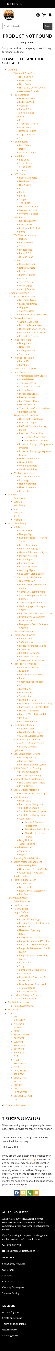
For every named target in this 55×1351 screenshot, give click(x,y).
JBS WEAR (19, 1049)
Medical (23, 717)
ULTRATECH (20, 1092)
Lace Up (18, 501)
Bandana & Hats (27, 220)
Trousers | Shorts (28, 123)
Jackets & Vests (27, 102)
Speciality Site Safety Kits (27, 858)
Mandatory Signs (28, 555)
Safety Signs (20, 527)
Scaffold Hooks (27, 987)
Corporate (19, 116)
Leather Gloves (27, 397)
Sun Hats (24, 354)
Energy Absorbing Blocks (32, 937)
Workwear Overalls (29, 91)
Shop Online (27, 42)
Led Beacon (25, 894)
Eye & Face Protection (25, 296)
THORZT (18, 1085)
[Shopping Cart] (44, 15)
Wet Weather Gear (29, 206)
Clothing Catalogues (13, 1287)
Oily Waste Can (27, 580)
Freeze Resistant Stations (32, 645)
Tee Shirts (24, 202)
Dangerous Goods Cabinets (28, 577)
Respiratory (25, 491)
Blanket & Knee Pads (30, 476)
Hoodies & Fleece (28, 98)
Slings (22, 966)
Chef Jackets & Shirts (30, 228)
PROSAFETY (20, 1063)
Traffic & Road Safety (25, 879)
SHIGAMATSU (21, 1070)
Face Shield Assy (27, 300)
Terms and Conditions (14, 1323)
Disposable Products (24, 318)
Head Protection (22, 339)
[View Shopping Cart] (36, 1193)
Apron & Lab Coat (28, 321)
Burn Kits (24, 670)
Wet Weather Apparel (25, 235)
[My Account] (38, 15)
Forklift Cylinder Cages (31, 732)
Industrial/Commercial (31, 674)
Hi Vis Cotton (26, 76)
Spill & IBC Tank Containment (29, 779)
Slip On (17, 516)
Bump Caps (25, 343)
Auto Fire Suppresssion (31, 743)
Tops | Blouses (27, 134)
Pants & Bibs (26, 253)
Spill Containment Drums (27, 753)
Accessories (25, 883)
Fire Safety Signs (28, 545)
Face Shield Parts (28, 303)
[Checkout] (51, 15)
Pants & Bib (25, 109)
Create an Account (12, 1317)
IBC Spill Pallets (27, 786)
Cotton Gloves (26, 390)
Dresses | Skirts (27, 130)
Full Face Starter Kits (35, 437)
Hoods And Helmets (29, 458)
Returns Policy (9, 1329)
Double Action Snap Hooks (33, 984)
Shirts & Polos (26, 112)
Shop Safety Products (13, 1263)
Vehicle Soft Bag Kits (30, 667)
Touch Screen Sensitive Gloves (35, 408)
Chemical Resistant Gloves (33, 375)
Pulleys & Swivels (28, 991)
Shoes (17, 509)
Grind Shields (26, 462)
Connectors (25, 973)
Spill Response (21, 797)
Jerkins (23, 148)
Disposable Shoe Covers (32, 328)
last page (31, 1159)
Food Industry (21, 141)
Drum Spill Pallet (28, 757)
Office (22, 685)
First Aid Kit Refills (28, 721)
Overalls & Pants (28, 152)
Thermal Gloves (27, 382)
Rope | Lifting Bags (29, 919)
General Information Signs (33, 552)
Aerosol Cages (26, 728)
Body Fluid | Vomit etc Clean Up (35, 703)
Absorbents (25, 818)
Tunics (22, 170)
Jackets (23, 238)
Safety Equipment (17, 897)
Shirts (22, 138)
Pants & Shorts (27, 274)
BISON (17, 1031)
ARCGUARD (20, 1023)
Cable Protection (22, 901)
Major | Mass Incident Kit (32, 714)
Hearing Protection (24, 357)
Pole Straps (25, 962)
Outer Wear (25, 127)
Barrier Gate (25, 887)
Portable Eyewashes (29, 652)
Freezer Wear (26, 249)
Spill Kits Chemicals (29, 807)
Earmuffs (24, 361)
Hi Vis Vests (25, 184)
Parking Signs (26, 563)
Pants (22, 192)
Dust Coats (25, 84)
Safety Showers (27, 642)
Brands (12, 1013)
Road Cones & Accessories (33, 890)
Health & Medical (22, 847)
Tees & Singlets (27, 282)
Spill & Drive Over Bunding (27, 768)
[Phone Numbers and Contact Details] (30, 1193)
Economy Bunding (28, 771)
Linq (16, 1099)
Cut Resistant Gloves (30, 386)
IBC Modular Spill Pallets (32, 782)
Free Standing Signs (29, 548)
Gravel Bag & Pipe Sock (31, 872)
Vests (22, 246)
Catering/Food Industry (31, 681)
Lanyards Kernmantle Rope (33, 944)
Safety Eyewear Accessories (33, 314)
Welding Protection (24, 473)
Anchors (23, 915)
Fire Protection (21, 905)
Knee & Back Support (25, 368)
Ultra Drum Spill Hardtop (32, 793)
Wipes (22, 854)
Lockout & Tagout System (27, 995)
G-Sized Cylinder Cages (31, 735)
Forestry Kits (26, 688)
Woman (18, 519)
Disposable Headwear (30, 325)
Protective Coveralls (29, 336)
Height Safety (21, 912)
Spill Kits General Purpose (33, 811)
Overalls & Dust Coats (25, 73)
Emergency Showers (24, 634)
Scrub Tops (25, 166)
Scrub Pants (25, 163)
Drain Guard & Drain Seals (33, 869)
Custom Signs (26, 530)
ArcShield (18, 1027)
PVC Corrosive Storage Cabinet (35, 613)
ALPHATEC (19, 1020)
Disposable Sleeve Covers (32, 332)
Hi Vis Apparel (21, 174)
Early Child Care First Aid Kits (34, 706)
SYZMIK (18, 1081)
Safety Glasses (26, 310)
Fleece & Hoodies (28, 177)
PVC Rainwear (26, 242)
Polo (21, 188)
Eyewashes (25, 649)
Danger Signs (26, 534)
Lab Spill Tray (26, 761)
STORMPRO (20, 1077)
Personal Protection (18, 292)
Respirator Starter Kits (31, 433)
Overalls (23, 105)
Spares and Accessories (31, 660)
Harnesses (24, 926)
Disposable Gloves (29, 393)
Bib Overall (25, 80)
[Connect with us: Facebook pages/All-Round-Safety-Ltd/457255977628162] (17, 1193)
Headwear (24, 181)
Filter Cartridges (27, 422)
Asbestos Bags (27, 843)
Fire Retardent (21, 94)
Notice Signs (25, 559)
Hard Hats (24, 346)
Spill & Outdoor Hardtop (26, 789)
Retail (22, 678)
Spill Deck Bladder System (32, 764)
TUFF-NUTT (20, 1088)
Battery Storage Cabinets (27, 739)
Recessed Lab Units (29, 656)
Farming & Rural (27, 699)
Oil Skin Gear (26, 256)
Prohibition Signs (28, 566)
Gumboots (19, 498)
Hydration (19, 750)
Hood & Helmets (27, 487)
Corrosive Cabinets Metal (32, 591)
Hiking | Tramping (29, 710)
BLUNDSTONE (21, 1034)
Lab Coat (24, 159)
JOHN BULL (20, 1052)
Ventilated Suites (28, 469)
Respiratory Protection (26, 415)
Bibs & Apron (26, 224)
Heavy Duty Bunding (30, 775)
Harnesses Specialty (29, 930)
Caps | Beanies (27, 289)
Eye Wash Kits (26, 692)
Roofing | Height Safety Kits (34, 923)
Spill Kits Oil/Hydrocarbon (32, 815)
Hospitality (19, 217)
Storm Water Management (28, 861)
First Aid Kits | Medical (25, 663)
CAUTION (19, 1038)
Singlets (23, 199)
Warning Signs (27, 570)
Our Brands (8, 1269)
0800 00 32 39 (13, 1244)
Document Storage (24, 631)
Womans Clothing (28, 213)
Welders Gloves (27, 404)
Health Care (20, 156)
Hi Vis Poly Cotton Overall (32, 87)
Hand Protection (22, 372)
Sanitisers (24, 851)
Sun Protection (21, 876)
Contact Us (8, 1281)
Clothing (12, 69)
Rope (22, 933)
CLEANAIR (19, 1041)
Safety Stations (27, 638)
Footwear (13, 494)
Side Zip (18, 512)
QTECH (17, 1067)
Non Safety (19, 505)
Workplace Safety (17, 523)
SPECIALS (13, 1009)
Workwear (19, 260)
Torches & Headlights (25, 998)
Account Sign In (10, 1312)
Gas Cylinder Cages (24, 724)
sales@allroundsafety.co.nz (20, 1250)
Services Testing (11, 1293)
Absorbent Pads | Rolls (37, 829)
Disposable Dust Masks (31, 419)
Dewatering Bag (27, 865)
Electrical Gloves (27, 411)
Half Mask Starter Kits (36, 440)
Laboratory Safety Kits (31, 804)
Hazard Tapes (21, 908)
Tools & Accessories (18, 1002)
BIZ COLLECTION (23, 1095)
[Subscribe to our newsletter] (23, 1193)
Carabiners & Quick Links (32, 969)
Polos (22, 120)
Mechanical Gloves (29, 401)
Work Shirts (25, 285)
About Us (7, 1275)
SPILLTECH (19, 1074)
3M (15, 1016)
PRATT (17, 1059)
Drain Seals (25, 800)
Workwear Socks (28, 210)
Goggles (23, 307)
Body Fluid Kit (26, 840)
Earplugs (24, 364)
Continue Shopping (16, 1105)
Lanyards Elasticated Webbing (35, 941)
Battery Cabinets (28, 746)
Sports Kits (25, 696)
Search (48, 26)
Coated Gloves (26, 379)
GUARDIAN (19, 1045)
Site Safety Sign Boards (31, 573)
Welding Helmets (28, 465)
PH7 (16, 1056)
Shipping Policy (10, 1335)
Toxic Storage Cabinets (31, 602)
